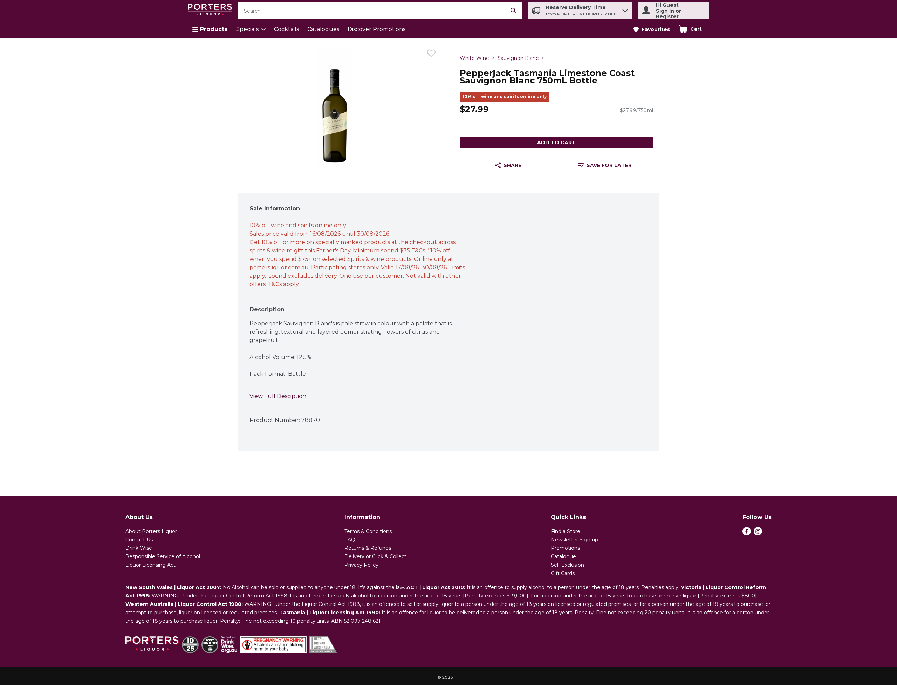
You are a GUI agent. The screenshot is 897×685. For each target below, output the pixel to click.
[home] (211, 11)
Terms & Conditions (368, 531)
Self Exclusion (567, 565)
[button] (625, 9)
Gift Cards (563, 573)
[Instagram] (758, 533)
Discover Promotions (376, 29)
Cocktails (286, 29)
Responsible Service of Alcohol (162, 556)
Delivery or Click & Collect (375, 556)
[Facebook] (746, 533)
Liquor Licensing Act (150, 565)
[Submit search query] (513, 10)
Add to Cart (556, 142)
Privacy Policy (361, 565)
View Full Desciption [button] (277, 396)
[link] (651, 29)
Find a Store (565, 531)
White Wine (474, 58)
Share (512, 165)
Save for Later (609, 165)
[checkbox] (431, 54)
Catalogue (563, 556)
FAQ (349, 540)
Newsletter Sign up (574, 540)
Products (213, 29)
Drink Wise (138, 548)
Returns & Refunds (367, 548)
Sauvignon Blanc (518, 58)
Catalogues (323, 29)
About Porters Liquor (151, 531)
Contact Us (139, 540)
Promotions (565, 548)
